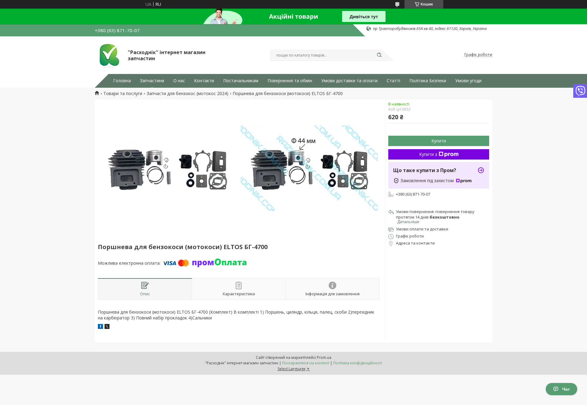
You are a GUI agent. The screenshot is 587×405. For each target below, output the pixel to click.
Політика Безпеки (427, 81)
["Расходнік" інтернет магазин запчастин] (108, 54)
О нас (179, 81)
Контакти (204, 81)
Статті (393, 81)
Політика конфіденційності (357, 363)
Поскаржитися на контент (305, 363)
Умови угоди (468, 81)
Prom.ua (324, 357)
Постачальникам (240, 81)
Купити (438, 141)
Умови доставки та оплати (349, 81)
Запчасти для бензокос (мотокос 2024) (187, 93)
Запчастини (152, 81)
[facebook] (100, 327)
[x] (107, 327)
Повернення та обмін (290, 81)
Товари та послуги (122, 93)
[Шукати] (379, 55)
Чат (566, 389)
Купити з (428, 154)
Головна (122, 81)
